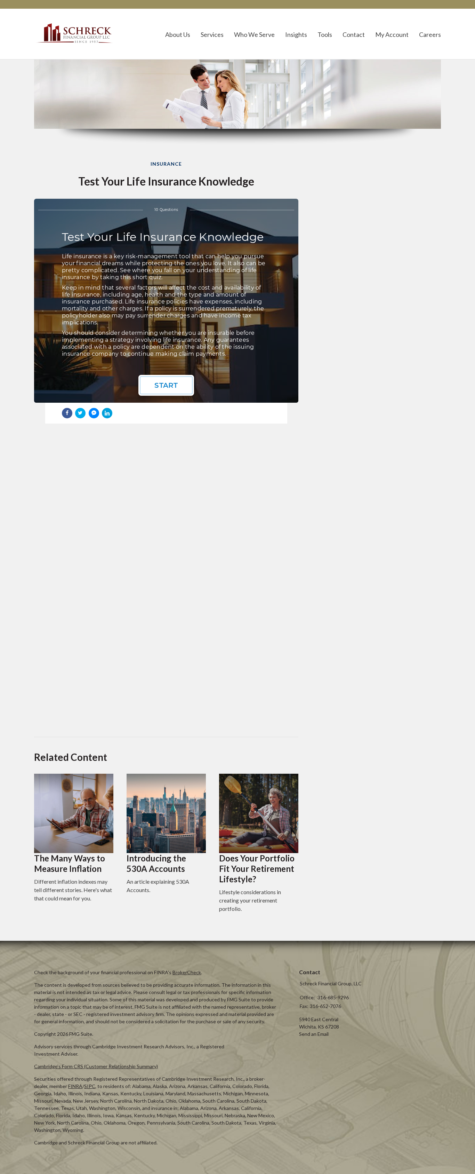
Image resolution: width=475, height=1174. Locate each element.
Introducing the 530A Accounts (156, 863)
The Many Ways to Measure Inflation (69, 863)
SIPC (89, 1086)
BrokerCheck (186, 972)
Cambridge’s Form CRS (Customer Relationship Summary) (96, 1066)
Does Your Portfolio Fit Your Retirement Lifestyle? (257, 868)
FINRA (75, 1086)
